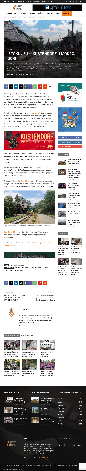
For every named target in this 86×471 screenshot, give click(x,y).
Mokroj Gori (24, 181)
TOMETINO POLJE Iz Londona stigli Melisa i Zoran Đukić (74, 195)
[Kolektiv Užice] (29, 255)
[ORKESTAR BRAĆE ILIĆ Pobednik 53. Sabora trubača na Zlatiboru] (47, 364)
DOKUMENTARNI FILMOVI (22, 267)
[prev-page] (5, 380)
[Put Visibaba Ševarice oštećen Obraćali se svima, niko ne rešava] (76, 261)
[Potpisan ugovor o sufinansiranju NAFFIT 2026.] (29, 364)
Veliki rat (66, 13)
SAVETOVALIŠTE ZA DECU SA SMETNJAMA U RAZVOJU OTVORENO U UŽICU (14, 298)
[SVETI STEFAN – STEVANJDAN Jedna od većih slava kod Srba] (35, 420)
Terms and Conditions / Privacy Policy (45, 465)
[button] (79, 13)
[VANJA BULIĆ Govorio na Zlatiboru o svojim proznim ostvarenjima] (12, 345)
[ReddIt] (45, 86)
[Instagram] (69, 1)
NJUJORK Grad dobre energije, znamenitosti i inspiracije (74, 222)
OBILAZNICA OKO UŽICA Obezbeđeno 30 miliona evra (74, 185)
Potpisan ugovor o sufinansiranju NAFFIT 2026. (28, 373)
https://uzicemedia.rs (24, 313)
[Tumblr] (25, 86)
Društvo (40, 13)
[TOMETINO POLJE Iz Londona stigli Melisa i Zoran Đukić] (62, 195)
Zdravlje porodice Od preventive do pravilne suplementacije (20, 410)
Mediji (58, 13)
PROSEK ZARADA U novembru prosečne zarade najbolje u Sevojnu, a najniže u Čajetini (44, 298)
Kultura (14, 18)
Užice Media (13, 74)
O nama (44, 1)
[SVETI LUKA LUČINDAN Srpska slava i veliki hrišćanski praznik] (62, 162)
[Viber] (30, 86)
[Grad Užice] (70, 119)
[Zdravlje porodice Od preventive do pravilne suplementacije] (76, 241)
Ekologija (50, 13)
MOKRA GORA (19, 270)
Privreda (23, 13)
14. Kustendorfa (34, 113)
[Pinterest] (40, 86)
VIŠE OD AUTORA (27, 335)
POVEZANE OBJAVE (12, 335)
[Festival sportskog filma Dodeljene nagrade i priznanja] (63, 241)
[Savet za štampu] (70, 93)
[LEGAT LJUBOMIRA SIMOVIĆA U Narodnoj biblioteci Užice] (29, 345)
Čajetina (61, 244)
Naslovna (8, 13)
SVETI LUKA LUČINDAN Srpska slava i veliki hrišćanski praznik (74, 161)
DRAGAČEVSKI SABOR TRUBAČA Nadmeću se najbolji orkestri (11, 373)
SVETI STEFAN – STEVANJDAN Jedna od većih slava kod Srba (48, 420)
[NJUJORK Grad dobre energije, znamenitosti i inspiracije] (62, 222)
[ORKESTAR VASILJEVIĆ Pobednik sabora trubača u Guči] (47, 345)
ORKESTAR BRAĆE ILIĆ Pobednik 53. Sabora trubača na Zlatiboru (47, 373)
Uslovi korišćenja (27, 465)
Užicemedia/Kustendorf (17, 265)
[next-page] (9, 380)
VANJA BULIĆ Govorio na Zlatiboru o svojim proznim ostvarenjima (11, 354)
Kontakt (50, 1)
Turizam (32, 13)
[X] (11, 86)
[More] (50, 86)
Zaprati (78, 142)
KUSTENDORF (9, 270)
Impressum (17, 465)
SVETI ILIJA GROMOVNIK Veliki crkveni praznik (46, 410)
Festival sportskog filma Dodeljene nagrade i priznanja (63, 250)
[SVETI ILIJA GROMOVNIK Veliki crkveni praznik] (35, 410)
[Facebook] (66, 1)
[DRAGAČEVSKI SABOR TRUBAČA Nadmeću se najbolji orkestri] (12, 364)
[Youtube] (80, 1)
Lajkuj (78, 138)
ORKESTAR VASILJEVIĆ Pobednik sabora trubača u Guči (47, 354)
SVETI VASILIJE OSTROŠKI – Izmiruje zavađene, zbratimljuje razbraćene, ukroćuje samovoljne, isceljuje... (74, 173)
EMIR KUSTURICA (36, 267)
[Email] (21, 86)
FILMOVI (45, 267)
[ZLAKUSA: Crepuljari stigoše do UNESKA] (62, 214)
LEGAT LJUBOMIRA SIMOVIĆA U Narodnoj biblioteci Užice (29, 354)
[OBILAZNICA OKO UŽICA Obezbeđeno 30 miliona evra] (62, 186)
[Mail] (76, 1)
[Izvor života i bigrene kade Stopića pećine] (62, 205)
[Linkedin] (73, 1)
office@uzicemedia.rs (44, 457)
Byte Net (20, 469)
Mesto (15, 13)
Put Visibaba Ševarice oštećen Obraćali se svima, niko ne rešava (76, 270)
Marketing (37, 1)
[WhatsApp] (35, 86)
